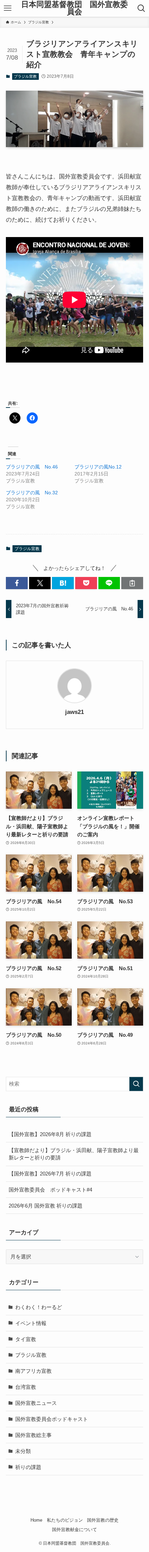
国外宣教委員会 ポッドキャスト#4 (50, 1190)
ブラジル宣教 (25, 76)
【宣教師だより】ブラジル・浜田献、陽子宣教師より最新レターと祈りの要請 (74, 1154)
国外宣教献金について (74, 1529)
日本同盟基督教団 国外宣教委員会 (74, 8)
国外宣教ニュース (36, 1403)
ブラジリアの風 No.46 (32, 467)
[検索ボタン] (141, 8)
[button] (17, 583)
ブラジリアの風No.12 (98, 467)
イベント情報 (30, 1323)
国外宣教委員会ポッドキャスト (51, 1419)
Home (36, 1520)
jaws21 (74, 712)
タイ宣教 (25, 1339)
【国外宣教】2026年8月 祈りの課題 (50, 1134)
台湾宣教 (25, 1387)
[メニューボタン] (7, 8)
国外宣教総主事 (33, 1435)
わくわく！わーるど (38, 1307)
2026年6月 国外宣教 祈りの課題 (45, 1206)
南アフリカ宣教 (33, 1371)
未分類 (23, 1451)
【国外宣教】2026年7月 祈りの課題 (50, 1174)
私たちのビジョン (65, 1520)
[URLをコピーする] (132, 583)
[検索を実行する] (136, 1084)
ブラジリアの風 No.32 (32, 492)
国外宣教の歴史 (103, 1520)
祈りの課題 (28, 1467)
